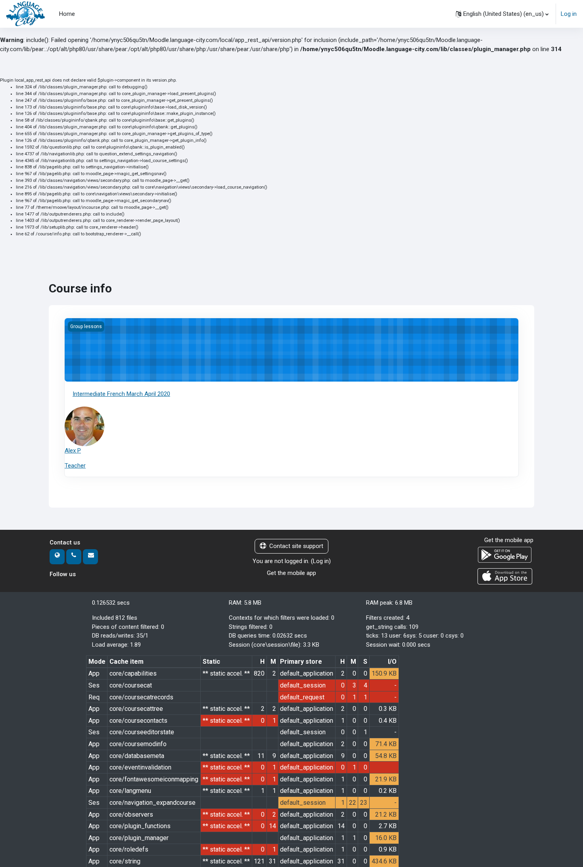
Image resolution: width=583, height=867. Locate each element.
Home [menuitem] (67, 13)
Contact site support (296, 546)
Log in (569, 13)
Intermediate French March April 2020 (121, 393)
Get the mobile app (291, 573)
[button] (502, 14)
